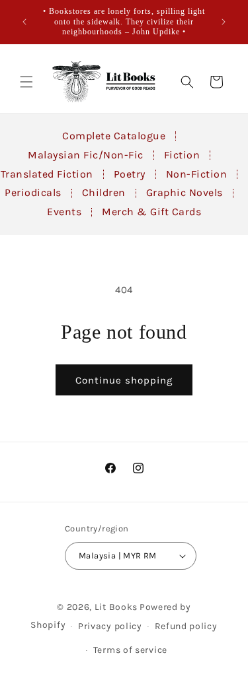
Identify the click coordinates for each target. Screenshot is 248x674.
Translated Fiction (47, 174)
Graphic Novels (184, 192)
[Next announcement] (223, 21)
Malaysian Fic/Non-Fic (86, 155)
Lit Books (116, 607)
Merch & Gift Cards (151, 211)
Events (64, 211)
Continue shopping (124, 380)
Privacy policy (110, 626)
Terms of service (130, 650)
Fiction (182, 155)
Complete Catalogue (113, 135)
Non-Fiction (196, 174)
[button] (26, 81)
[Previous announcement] (24, 21)
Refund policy (186, 626)
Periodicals (33, 192)
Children (104, 192)
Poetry (129, 174)
